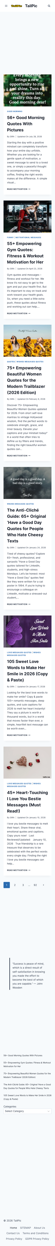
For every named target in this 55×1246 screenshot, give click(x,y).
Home (13, 1227)
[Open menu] (6, 6)
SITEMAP (25, 1227)
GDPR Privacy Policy (37, 1238)
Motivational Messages (28, 237)
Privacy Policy (14, 1238)
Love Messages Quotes (19, 652)
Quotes (11, 362)
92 (35, 885)
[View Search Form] (48, 5)
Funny (10, 237)
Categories (10, 1106)
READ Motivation (18, 189)
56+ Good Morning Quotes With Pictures (26, 123)
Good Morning (14, 111)
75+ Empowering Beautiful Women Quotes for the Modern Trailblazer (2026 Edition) (26, 380)
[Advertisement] (27, 40)
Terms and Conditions (36, 1233)
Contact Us (13, 1233)
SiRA (12, 136)
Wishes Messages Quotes (30, 362)
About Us (39, 1227)
